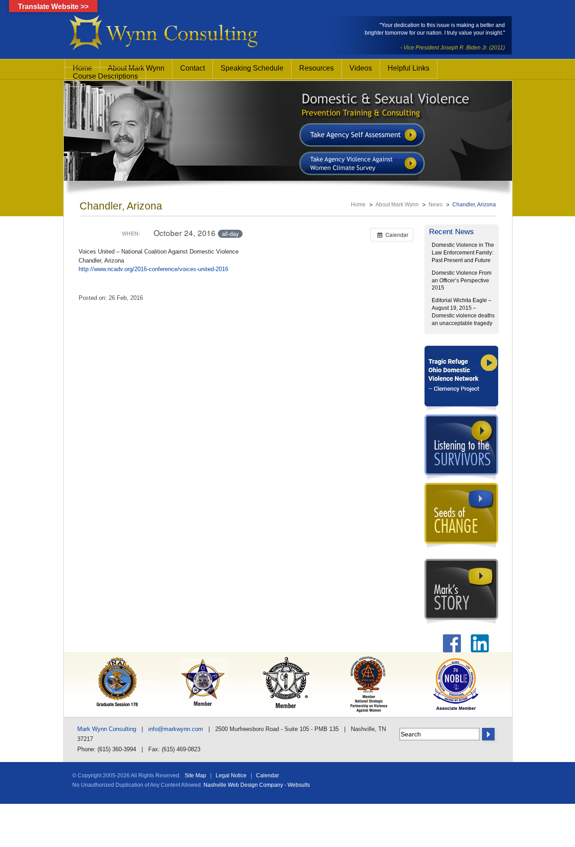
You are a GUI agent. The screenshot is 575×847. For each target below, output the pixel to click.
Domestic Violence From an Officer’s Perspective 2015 (461, 280)
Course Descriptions (105, 76)
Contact (192, 68)
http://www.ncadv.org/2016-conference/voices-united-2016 (153, 269)
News (435, 204)
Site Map (195, 775)
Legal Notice (231, 775)
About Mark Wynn (397, 204)
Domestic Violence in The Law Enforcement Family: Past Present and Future (463, 252)
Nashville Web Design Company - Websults (256, 785)
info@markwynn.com (175, 729)
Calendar (267, 775)
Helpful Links (408, 68)
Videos (360, 68)
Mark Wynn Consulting (106, 729)
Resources (316, 68)
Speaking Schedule (252, 68)
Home (358, 204)
